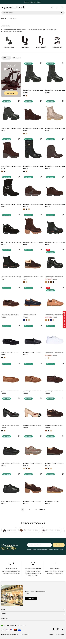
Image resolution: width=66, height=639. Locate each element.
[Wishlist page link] (52, 7)
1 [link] (22, 509)
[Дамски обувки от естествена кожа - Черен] (53, 282)
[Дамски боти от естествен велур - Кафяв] (24, 133)
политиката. (59, 549)
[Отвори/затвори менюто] (2, 7)
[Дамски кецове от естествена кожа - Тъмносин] (51, 320)
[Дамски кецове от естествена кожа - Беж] (53, 320)
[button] (64, 319)
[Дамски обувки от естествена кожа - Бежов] (24, 468)
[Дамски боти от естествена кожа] (33, 75)
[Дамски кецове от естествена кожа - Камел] (46, 320)
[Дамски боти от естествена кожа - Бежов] (29, 209)
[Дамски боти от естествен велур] (33, 113)
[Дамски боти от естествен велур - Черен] (5, 171)
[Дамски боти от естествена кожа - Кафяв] (26, 95)
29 (36, 509)
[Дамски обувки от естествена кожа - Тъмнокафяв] (51, 282)
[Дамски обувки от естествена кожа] (55, 261)
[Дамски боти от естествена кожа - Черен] (24, 95)
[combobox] (33, 13)
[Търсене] (62, 13)
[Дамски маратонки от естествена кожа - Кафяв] (26, 320)
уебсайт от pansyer (22, 634)
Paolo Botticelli (11, 634)
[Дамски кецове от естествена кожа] (55, 299)
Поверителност (60, 634)
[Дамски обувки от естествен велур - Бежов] (51, 430)
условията (51, 549)
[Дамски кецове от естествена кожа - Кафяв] (48, 320)
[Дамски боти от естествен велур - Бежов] (26, 133)
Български (21, 626)
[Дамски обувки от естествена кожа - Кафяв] (48, 282)
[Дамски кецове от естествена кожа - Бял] (46, 358)
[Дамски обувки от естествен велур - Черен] (2, 357)
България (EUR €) (9, 625)
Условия (50, 634)
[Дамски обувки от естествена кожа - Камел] (46, 282)
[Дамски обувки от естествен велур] (11, 299)
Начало (3, 18)
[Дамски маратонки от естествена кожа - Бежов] (29, 320)
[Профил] (57, 7)
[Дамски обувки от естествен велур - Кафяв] (5, 357)
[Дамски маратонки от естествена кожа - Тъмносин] (24, 320)
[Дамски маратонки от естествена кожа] (33, 299)
